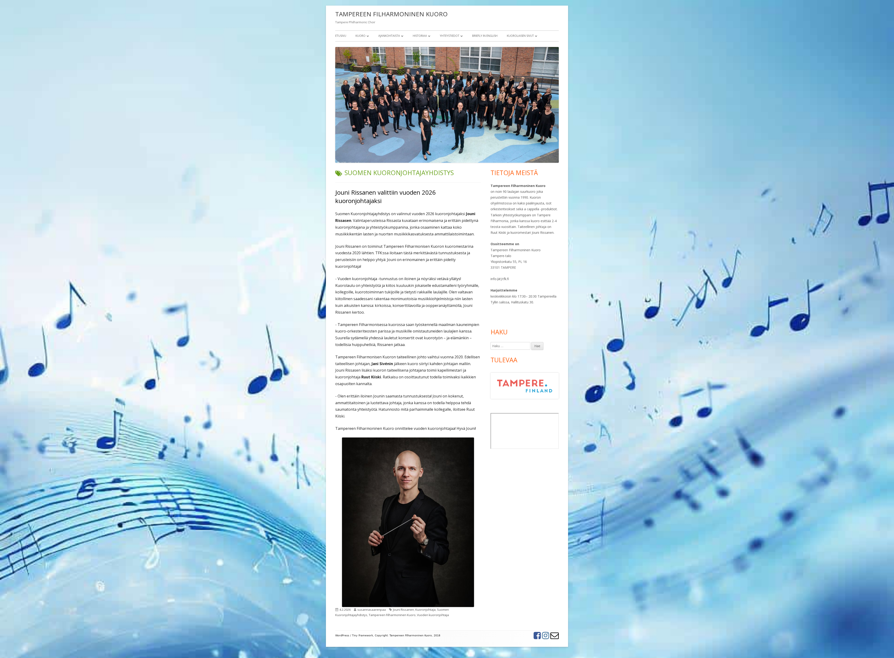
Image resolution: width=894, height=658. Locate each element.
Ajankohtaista (389, 36)
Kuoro (361, 36)
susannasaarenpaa (371, 609)
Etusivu (340, 36)
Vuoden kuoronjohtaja (433, 615)
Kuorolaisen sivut (520, 36)
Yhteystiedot (449, 36)
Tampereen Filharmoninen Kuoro (392, 615)
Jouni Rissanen (403, 609)
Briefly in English (485, 36)
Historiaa (420, 36)
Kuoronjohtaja (425, 609)
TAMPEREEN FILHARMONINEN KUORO (391, 14)
